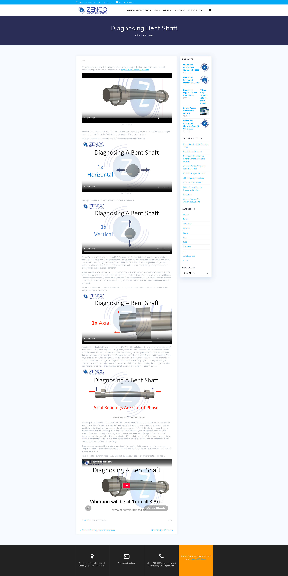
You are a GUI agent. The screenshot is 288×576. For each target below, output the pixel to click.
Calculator (187, 223)
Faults (84, 61)
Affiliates (192, 10)
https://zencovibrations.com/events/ (135, 70)
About (157, 10)
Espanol (186, 228)
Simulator (187, 246)
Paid (185, 242)
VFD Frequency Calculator (193, 178)
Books (185, 219)
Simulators (187, 194)
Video (185, 260)
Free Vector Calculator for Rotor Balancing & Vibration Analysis (194, 159)
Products (167, 10)
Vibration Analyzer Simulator (194, 173)
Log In (202, 10)
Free (185, 237)
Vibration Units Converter (193, 182)
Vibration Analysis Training (138, 10)
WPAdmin (87, 520)
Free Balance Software (192, 151)
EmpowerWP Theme (197, 559)
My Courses (180, 10)
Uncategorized (189, 256)
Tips (184, 251)
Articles (186, 214)
